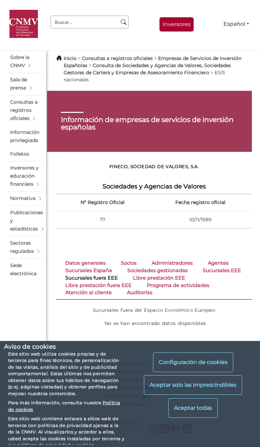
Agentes (218, 263)
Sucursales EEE (222, 270)
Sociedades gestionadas (157, 270)
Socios (128, 263)
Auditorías (139, 292)
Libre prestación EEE (159, 278)
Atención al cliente (88, 292)
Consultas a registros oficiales (117, 58)
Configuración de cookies (193, 362)
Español (234, 24)
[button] (25, 62)
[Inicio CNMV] (25, 24)
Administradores (172, 263)
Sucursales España (88, 270)
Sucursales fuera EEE (91, 278)
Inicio (70, 58)
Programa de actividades (178, 285)
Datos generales (85, 263)
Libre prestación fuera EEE (98, 285)
